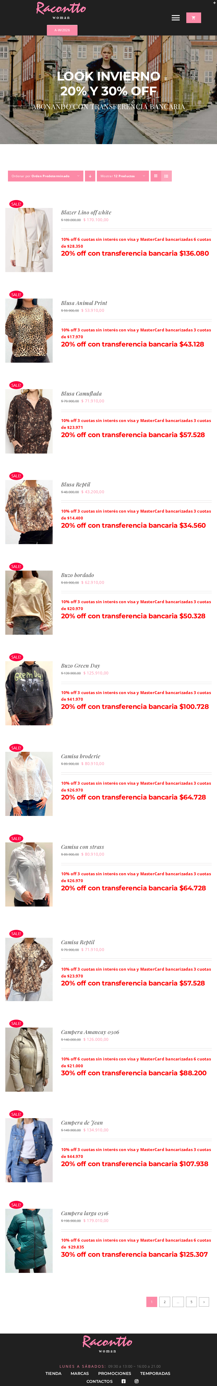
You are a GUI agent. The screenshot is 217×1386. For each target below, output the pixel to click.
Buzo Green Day (80, 665)
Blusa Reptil (76, 484)
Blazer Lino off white (86, 212)
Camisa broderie (81, 755)
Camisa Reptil (78, 941)
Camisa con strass (82, 846)
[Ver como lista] (166, 176)
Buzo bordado (77, 574)
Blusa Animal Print (84, 302)
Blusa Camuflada (81, 393)
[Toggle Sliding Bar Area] (212, 5)
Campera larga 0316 (85, 1212)
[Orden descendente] (90, 176)
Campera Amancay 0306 (90, 1031)
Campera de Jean (82, 1122)
